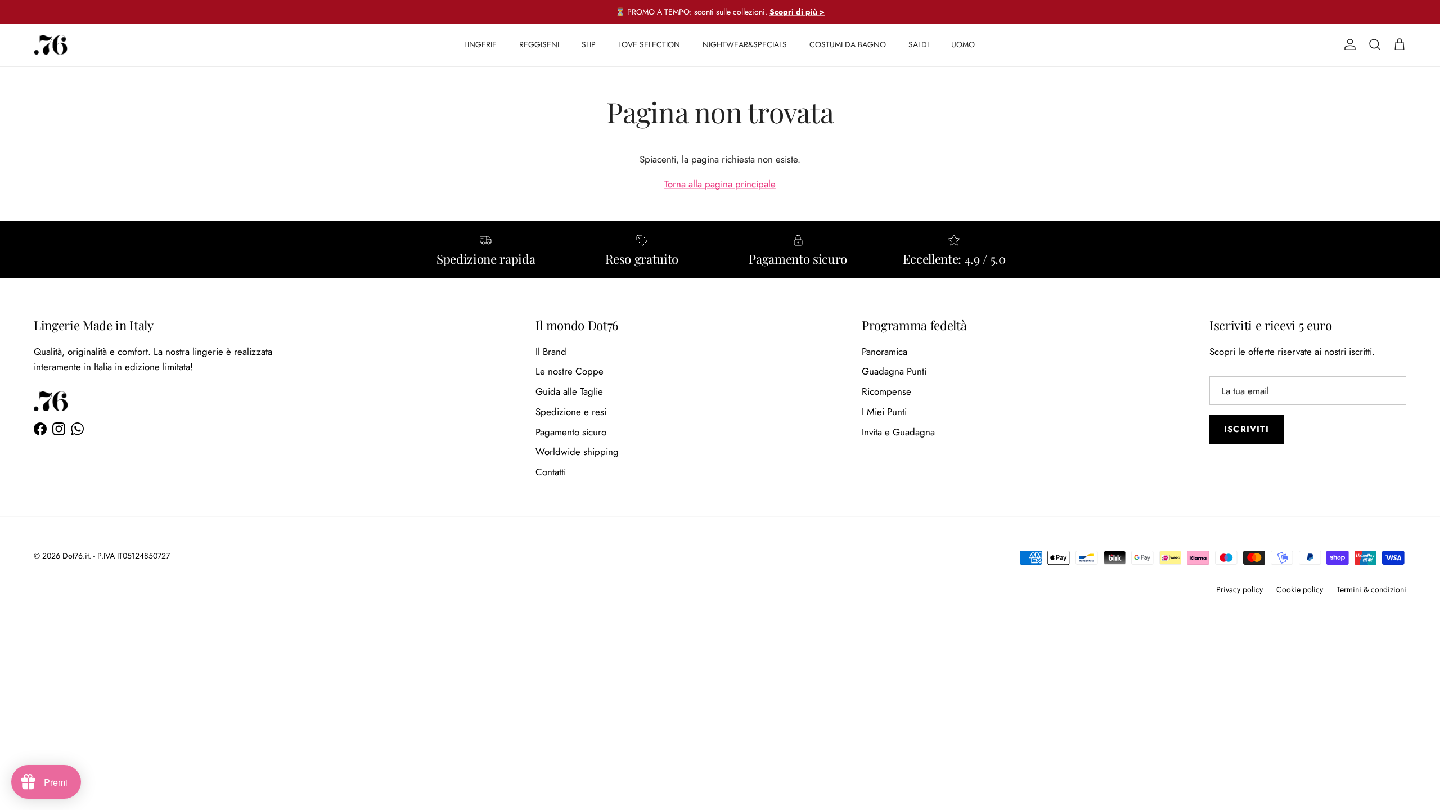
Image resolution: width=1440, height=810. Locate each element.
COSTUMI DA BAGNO (847, 44)
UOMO (963, 44)
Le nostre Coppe (570, 371)
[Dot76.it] (51, 45)
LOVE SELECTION (649, 44)
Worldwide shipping (577, 451)
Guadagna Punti (894, 371)
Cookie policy (1299, 589)
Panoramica (884, 351)
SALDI (918, 44)
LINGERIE (480, 44)
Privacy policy (1239, 589)
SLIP (589, 44)
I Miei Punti (884, 411)
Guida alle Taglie (569, 391)
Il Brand (551, 351)
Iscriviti (1246, 429)
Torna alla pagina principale (720, 184)
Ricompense (886, 391)
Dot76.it (75, 555)
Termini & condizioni (1371, 589)
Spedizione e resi (571, 411)
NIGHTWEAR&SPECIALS (745, 44)
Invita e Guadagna (898, 432)
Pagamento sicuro (571, 432)
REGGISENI (539, 44)
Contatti (551, 472)
